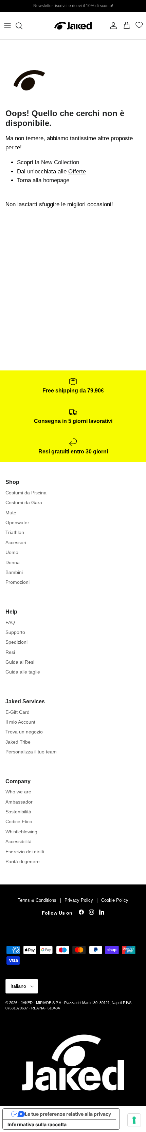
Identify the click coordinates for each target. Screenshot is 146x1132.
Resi (10, 652)
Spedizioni (16, 642)
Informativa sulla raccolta (37, 1124)
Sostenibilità (18, 811)
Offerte (77, 171)
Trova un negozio (24, 731)
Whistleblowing (21, 831)
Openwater (17, 522)
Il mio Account (20, 722)
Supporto (15, 632)
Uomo (11, 552)
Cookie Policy (114, 900)
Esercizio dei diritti (24, 851)
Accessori (15, 542)
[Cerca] (22, 25)
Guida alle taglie (22, 672)
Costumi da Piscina (26, 492)
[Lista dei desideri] (140, 26)
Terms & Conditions (37, 900)
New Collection (60, 162)
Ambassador (19, 802)
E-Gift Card (17, 712)
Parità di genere (22, 861)
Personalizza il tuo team (31, 751)
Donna (12, 562)
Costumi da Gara (23, 502)
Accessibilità (18, 841)
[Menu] (7, 25)
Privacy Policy (79, 900)
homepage (56, 180)
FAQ (10, 622)
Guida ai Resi (19, 662)
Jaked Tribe (18, 742)
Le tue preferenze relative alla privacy (68, 1114)
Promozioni (17, 582)
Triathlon (14, 532)
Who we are (18, 791)
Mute (10, 512)
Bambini (14, 572)
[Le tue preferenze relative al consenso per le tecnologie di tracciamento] (134, 1120)
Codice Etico (18, 821)
